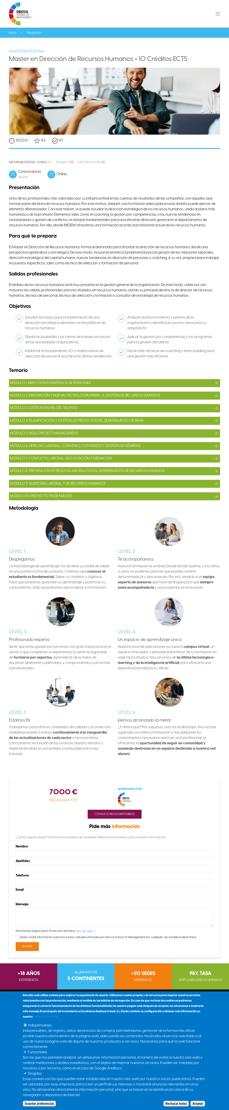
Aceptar (198, 1103)
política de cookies (45, 1016)
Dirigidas (35, 1074)
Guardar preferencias (39, 1103)
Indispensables (40, 1025)
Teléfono (22, 875)
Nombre (22, 846)
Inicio (13, 33)
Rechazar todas (176, 1103)
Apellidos (23, 861)
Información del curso (30, 162)
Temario (65, 162)
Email (20, 890)
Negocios (34, 33)
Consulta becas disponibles (115, 814)
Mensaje (22, 904)
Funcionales (37, 1052)
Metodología (91, 162)
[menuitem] (20, 13)
